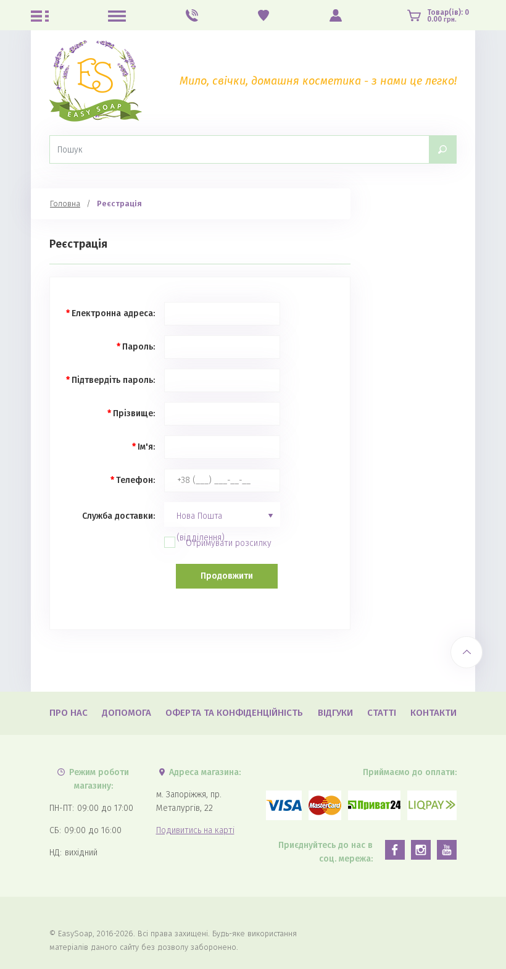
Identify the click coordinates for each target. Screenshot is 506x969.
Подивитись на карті (195, 830)
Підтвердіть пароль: (113, 380)
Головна (65, 203)
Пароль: (138, 347)
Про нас (68, 712)
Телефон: (135, 480)
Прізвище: (134, 413)
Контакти (433, 712)
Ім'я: (146, 447)
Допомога (126, 712)
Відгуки (335, 712)
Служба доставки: (118, 516)
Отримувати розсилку (229, 543)
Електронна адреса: (113, 313)
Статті (381, 712)
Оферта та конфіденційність (234, 712)
